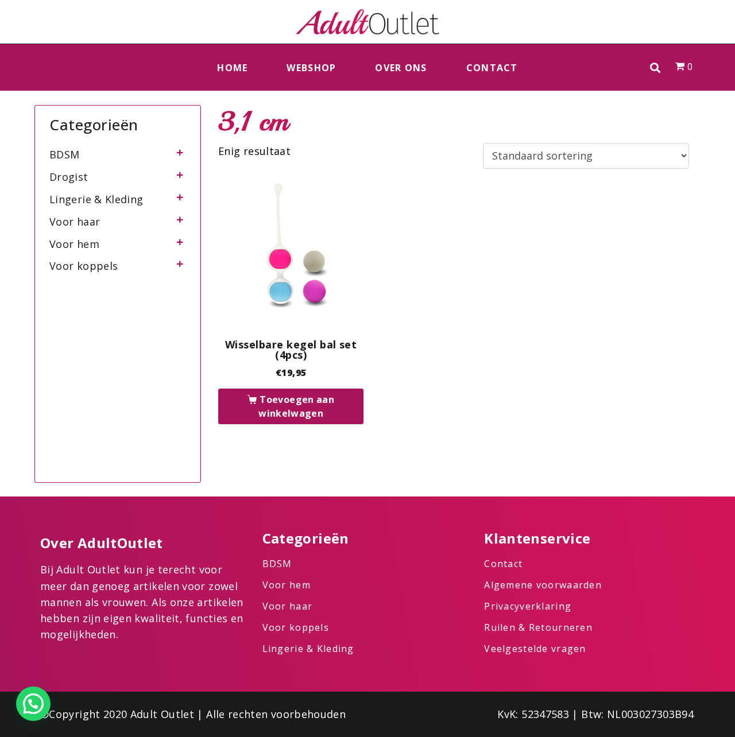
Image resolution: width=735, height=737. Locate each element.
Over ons (401, 67)
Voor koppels (83, 266)
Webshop (311, 67)
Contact (492, 67)
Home (232, 67)
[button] (655, 67)
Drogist (68, 177)
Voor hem (74, 244)
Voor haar (74, 221)
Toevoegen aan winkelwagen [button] (296, 406)
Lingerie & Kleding (96, 199)
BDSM (64, 154)
